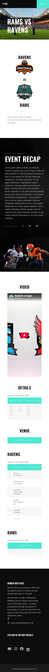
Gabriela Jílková (19, 483)
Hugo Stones (18, 474)
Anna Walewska (19, 502)
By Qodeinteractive (30, 669)
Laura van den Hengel (18, 492)
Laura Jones (17, 512)
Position (34, 467)
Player (18, 467)
